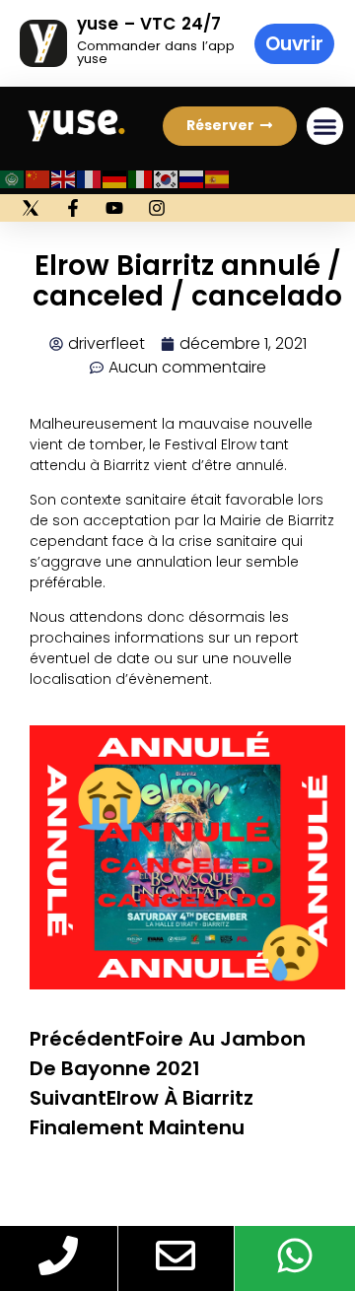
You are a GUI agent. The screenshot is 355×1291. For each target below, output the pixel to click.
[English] (64, 177)
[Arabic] (13, 177)
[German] (115, 177)
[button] (230, 126)
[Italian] (141, 177)
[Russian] (192, 177)
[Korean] (166, 177)
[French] (90, 177)
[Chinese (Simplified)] (38, 177)
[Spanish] (218, 177)
